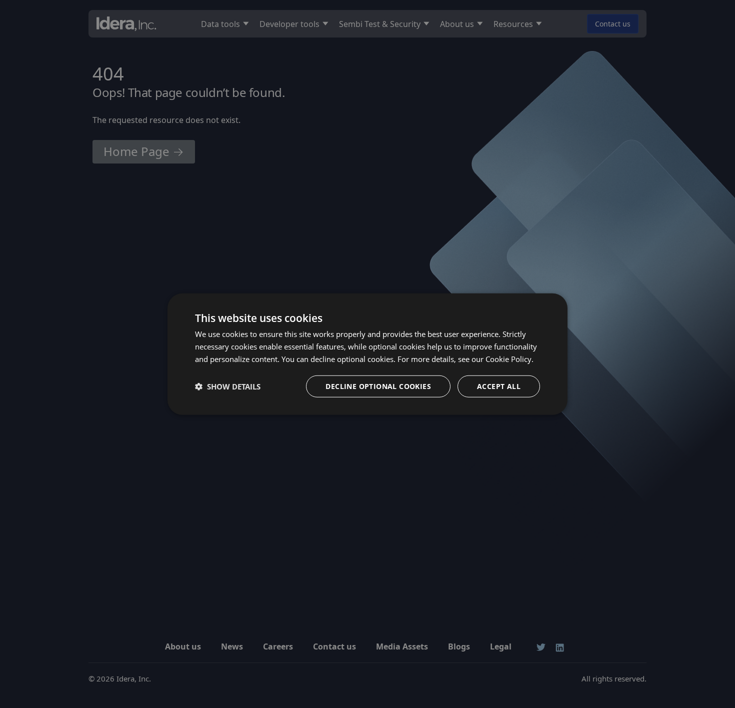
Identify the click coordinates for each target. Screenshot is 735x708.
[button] (227, 386)
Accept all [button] (498, 385)
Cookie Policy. (510, 359)
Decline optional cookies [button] (378, 385)
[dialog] (368, 354)
